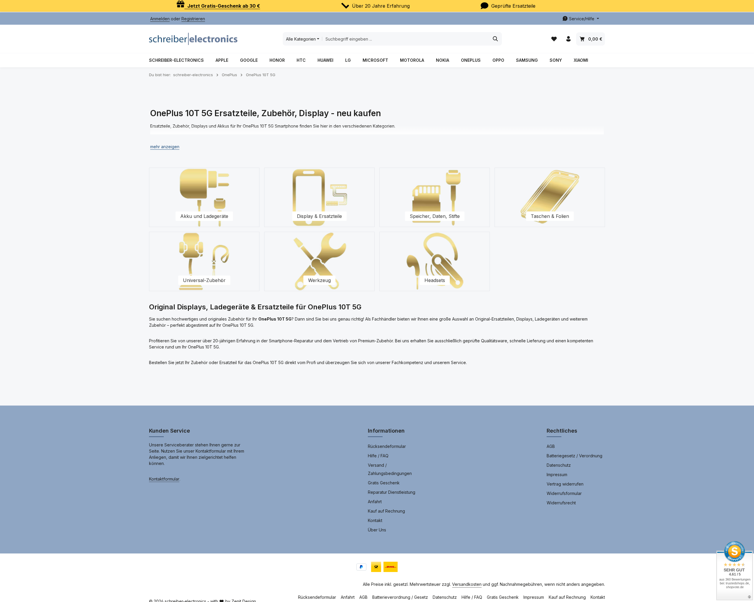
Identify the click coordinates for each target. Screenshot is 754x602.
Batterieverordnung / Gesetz (400, 597)
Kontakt (375, 520)
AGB (551, 446)
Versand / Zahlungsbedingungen (390, 469)
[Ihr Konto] (568, 39)
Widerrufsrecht (561, 502)
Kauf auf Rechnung (386, 510)
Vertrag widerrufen (565, 483)
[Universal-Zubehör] (204, 261)
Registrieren (193, 18)
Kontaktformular (164, 478)
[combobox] (406, 39)
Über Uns (377, 529)
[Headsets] (435, 261)
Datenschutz (559, 465)
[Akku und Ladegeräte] (204, 197)
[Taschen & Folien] (550, 197)
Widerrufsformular (564, 493)
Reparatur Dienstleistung (391, 492)
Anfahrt (375, 501)
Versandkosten (467, 584)
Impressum (557, 474)
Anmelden (160, 18)
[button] (164, 146)
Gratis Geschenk (384, 482)
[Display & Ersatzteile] (319, 197)
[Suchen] (495, 39)
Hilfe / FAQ (378, 455)
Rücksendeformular (387, 446)
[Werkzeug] (319, 261)
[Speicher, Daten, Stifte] (435, 197)
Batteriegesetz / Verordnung (574, 455)
